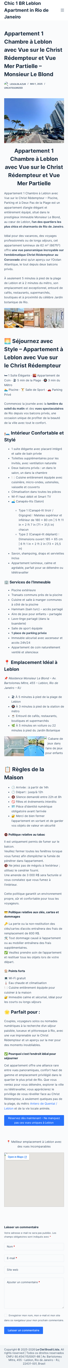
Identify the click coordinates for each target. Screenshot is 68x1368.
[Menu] (62, 10)
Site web (12, 1269)
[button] (8, 318)
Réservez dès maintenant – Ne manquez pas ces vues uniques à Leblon (34, 1120)
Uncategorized (13, 87)
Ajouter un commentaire (23, 1282)
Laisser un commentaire (23, 1330)
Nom (11, 1246)
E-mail (12, 1258)
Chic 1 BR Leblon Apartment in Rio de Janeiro (26, 10)
